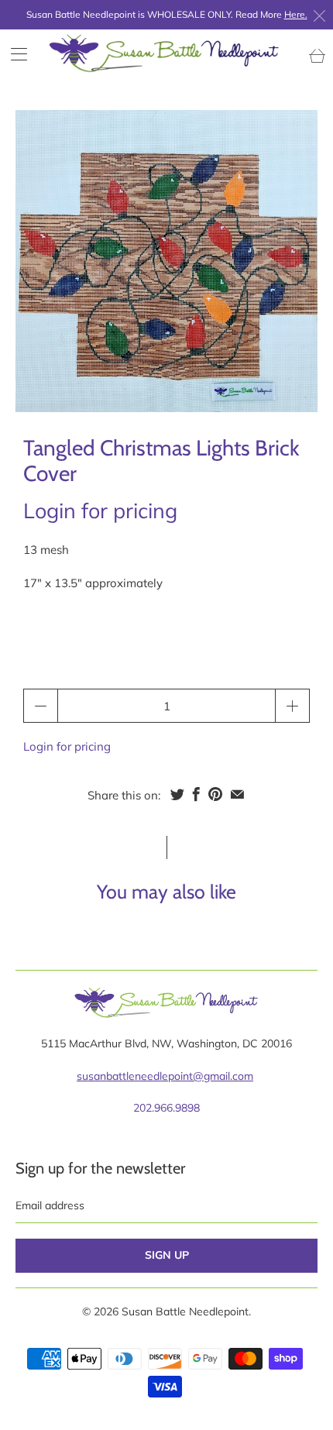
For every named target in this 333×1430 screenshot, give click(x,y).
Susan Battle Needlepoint (185, 1311)
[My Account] (13, 54)
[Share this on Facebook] (196, 794)
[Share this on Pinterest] (215, 794)
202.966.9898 (166, 1108)
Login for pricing (100, 510)
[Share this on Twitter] (177, 794)
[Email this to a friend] (237, 794)
